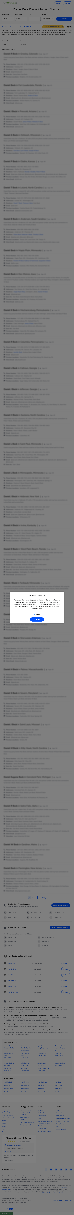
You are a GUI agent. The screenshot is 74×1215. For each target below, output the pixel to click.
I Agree (37, 615)
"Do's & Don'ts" (23, 607)
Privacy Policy (44, 600)
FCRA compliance (44, 604)
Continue (37, 619)
